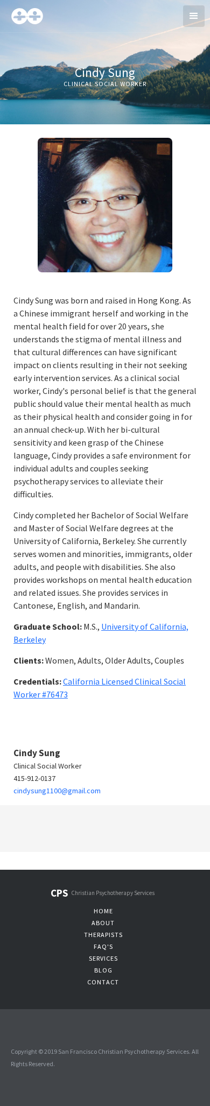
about (103, 923)
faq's (103, 946)
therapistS (103, 935)
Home (103, 911)
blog (103, 970)
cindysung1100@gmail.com (57, 790)
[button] (194, 16)
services (103, 958)
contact (103, 982)
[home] (42, 14)
